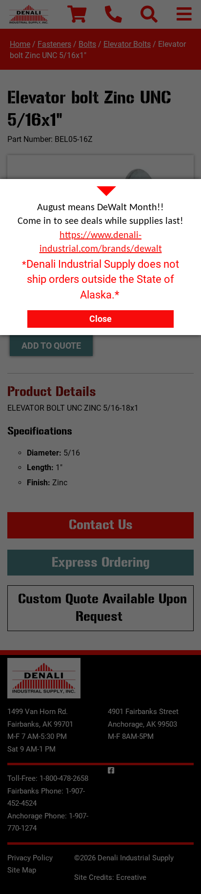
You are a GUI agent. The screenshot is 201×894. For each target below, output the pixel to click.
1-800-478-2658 (64, 778)
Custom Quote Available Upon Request (102, 608)
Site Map (21, 870)
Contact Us (101, 524)
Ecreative (131, 877)
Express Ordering (101, 562)
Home (20, 44)
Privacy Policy (30, 858)
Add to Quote (51, 345)
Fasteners (54, 44)
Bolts (87, 44)
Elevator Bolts (127, 44)
